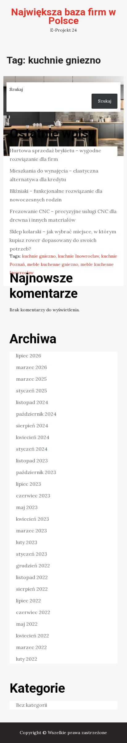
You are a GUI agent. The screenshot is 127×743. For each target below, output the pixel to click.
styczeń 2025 (31, 390)
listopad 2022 (32, 577)
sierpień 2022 (32, 589)
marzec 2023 (31, 530)
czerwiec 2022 (33, 612)
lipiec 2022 (28, 600)
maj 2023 (27, 507)
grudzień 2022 (33, 565)
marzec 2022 (31, 647)
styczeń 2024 (31, 449)
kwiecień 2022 (32, 635)
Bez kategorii (31, 705)
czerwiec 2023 (33, 495)
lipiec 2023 (28, 484)
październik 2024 (36, 414)
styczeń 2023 (31, 554)
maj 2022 (27, 624)
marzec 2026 (31, 367)
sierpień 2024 (32, 425)
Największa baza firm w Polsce (63, 16)
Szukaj (16, 89)
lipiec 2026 (28, 355)
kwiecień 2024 (32, 437)
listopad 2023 (32, 460)
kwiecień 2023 (32, 519)
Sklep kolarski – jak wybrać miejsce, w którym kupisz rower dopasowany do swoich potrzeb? (63, 240)
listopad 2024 (32, 402)
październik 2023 (36, 472)
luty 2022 (26, 659)
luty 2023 (26, 542)
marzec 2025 (31, 379)
